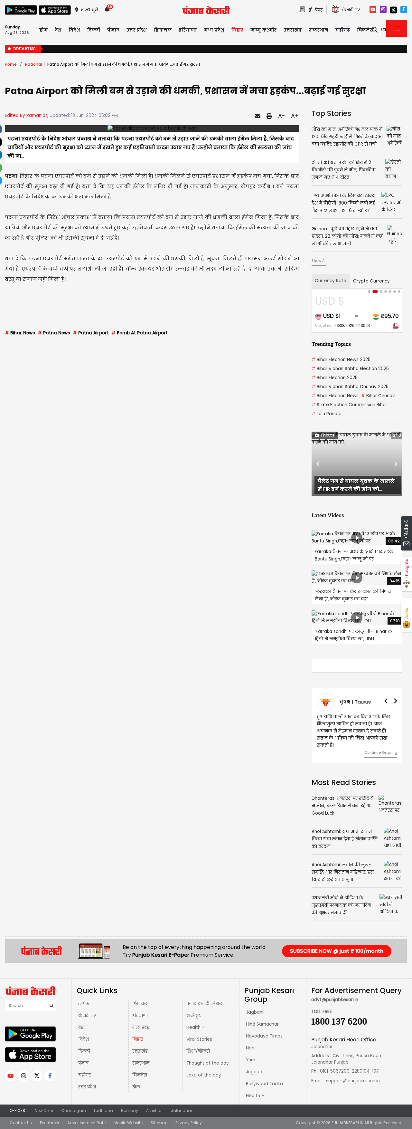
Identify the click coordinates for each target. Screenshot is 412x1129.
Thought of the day (207, 1063)
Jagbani (254, 1012)
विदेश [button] (74, 30)
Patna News (54, 333)
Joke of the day (203, 1075)
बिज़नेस (139, 1075)
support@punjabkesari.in (353, 1081)
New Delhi (44, 1110)
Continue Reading (380, 752)
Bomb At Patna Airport (139, 333)
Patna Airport (91, 333)
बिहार (137, 1039)
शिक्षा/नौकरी (198, 1051)
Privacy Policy (188, 1122)
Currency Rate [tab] (330, 281)
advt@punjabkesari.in (334, 1000)
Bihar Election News (335, 396)
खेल (136, 1087)
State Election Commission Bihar (349, 405)
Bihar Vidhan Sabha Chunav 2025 (350, 387)
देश (81, 1027)
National (33, 64)
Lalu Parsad (327, 414)
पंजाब (83, 1063)
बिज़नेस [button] (365, 30)
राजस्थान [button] (318, 30)
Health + (195, 1027)
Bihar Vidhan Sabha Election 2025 (350, 369)
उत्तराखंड (293, 30)
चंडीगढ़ (84, 1075)
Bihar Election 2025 (335, 378)
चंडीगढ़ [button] (342, 30)
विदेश (83, 1039)
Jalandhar (181, 1110)
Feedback (49, 1122)
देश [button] (58, 30)
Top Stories (331, 113)
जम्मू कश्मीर (263, 30)
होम (43, 30)
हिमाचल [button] (163, 30)
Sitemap (159, 1122)
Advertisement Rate (86, 1122)
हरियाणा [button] (188, 30)
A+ (295, 116)
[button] (318, 464)
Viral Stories (199, 1039)
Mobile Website (128, 1122)
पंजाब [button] (113, 30)
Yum (250, 1060)
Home (11, 64)
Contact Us (21, 1122)
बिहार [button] (237, 30)
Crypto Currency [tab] (371, 281)
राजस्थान (140, 1063)
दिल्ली (84, 1051)
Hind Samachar (262, 1024)
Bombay (129, 1110)
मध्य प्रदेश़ (141, 1027)
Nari (250, 1048)
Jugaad (254, 1072)
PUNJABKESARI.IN (347, 1122)
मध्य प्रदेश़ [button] (214, 30)
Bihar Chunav (378, 396)
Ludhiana (103, 1110)
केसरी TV (87, 1015)
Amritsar (154, 1110)
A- (281, 116)
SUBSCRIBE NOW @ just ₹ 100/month (336, 951)
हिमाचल (140, 1003)
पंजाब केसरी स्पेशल (204, 1003)
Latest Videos (328, 515)
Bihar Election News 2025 (341, 360)
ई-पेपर (84, 1003)
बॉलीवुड (193, 1015)
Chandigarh (73, 1110)
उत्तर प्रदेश (87, 1087)
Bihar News (20, 333)
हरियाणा (140, 1015)
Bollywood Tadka (264, 1084)
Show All (319, 260)
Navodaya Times (264, 1036)
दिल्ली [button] (93, 30)
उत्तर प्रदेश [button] (136, 30)
